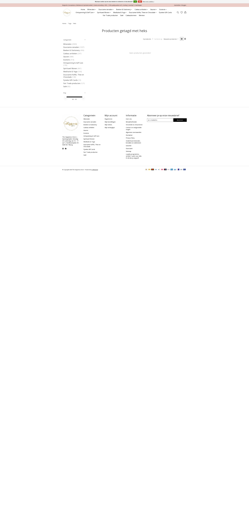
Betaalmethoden (131, 122)
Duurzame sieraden (71, 47)
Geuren (66, 56)
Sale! (121, 15)
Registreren (108, 119)
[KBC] (175, 170)
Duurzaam (129, 148)
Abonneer (180, 120)
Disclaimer (129, 135)
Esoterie (66, 60)
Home (83, 9)
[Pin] (184, 170)
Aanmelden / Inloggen (180, 5)
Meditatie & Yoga (70, 71)
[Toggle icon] (177, 12)
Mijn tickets (108, 125)
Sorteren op (158, 39)
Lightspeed (95, 170)
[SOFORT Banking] (162, 170)
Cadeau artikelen (70, 53)
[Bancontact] (159, 170)
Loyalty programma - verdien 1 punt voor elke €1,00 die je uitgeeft (134, 156)
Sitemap (128, 151)
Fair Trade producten (110, 15)
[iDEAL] (149, 170)
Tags (69, 23)
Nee (140, 1)
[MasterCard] (152, 170)
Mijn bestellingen (110, 122)
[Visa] (156, 170)
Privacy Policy (130, 138)
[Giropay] (178, 170)
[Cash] (146, 170)
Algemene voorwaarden (133, 132)
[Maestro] (165, 170)
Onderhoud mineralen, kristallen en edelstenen (133, 142)
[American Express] (172, 170)
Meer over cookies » (148, 1)
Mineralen (67, 44)
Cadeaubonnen (131, 15)
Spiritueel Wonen (70, 68)
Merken (142, 15)
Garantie (128, 146)
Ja (135, 1)
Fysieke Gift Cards (165, 12)
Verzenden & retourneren (134, 125)
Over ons (129, 119)
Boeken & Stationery (71, 50)
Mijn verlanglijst (110, 127)
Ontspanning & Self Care (73, 63)
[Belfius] (168, 170)
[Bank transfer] (181, 170)
